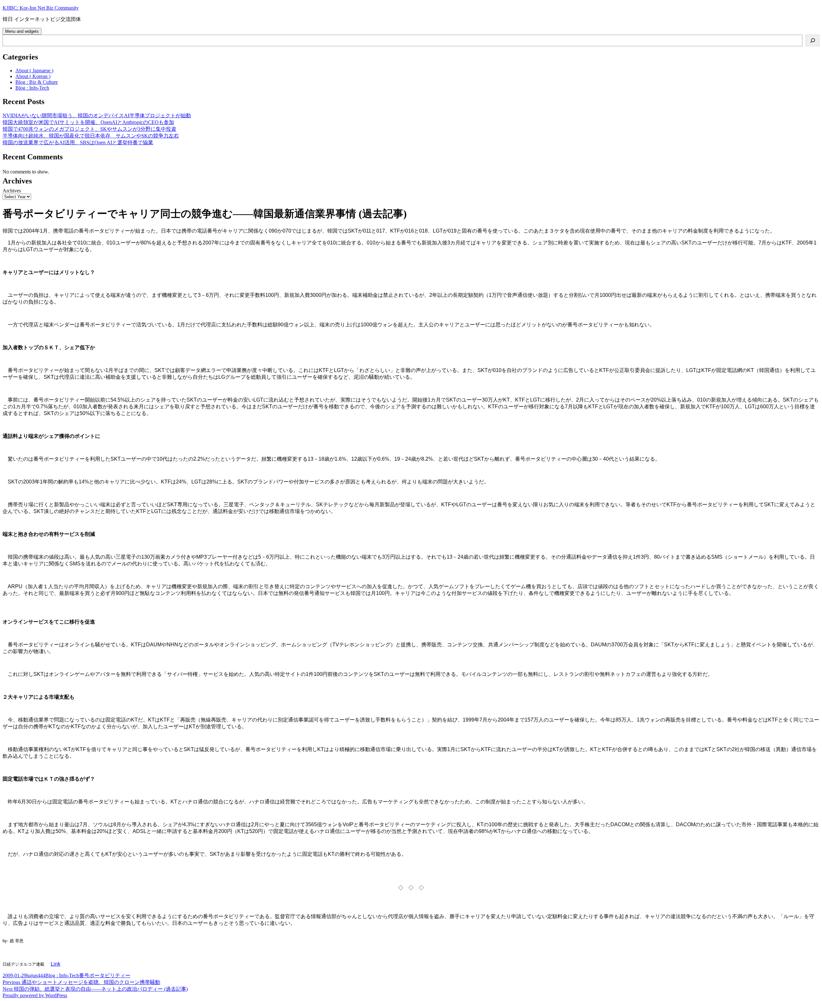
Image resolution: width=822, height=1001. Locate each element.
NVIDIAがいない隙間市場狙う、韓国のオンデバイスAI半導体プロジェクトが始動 (97, 115)
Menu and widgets (22, 31)
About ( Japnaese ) (34, 70)
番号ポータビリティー (104, 975)
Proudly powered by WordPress (35, 995)
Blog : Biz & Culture (36, 82)
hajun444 (35, 975)
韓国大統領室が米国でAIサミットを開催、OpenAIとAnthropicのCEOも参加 (88, 122)
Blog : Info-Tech (32, 88)
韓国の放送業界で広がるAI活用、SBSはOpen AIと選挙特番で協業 (78, 142)
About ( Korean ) (32, 76)
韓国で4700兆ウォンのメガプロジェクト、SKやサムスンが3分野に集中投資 (89, 129)
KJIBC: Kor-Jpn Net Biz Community (41, 8)
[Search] (812, 40)
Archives (12, 190)
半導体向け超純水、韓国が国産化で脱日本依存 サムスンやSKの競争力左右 (91, 135)
